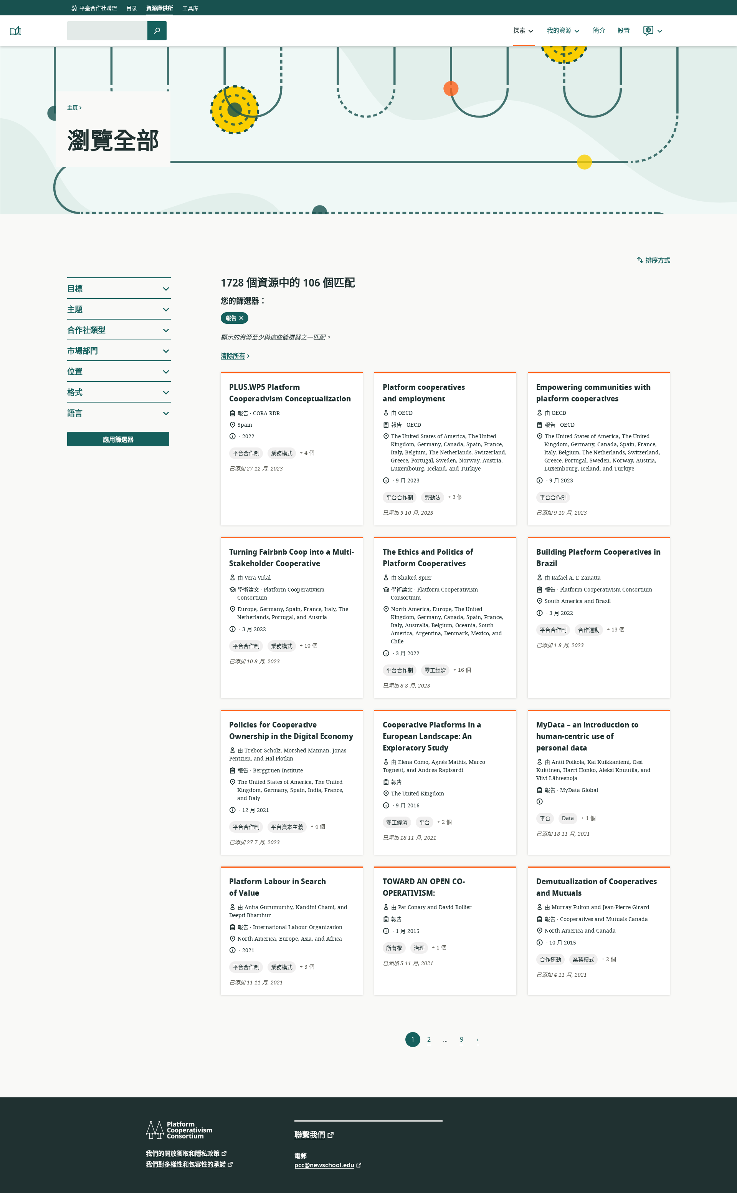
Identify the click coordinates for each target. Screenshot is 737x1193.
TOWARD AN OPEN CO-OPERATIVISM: (424, 887)
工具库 (190, 8)
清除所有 (233, 355)
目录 (131, 8)
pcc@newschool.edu (324, 1164)
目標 (75, 289)
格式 (75, 392)
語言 (75, 413)
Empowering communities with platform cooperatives (593, 393)
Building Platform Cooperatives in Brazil (598, 558)
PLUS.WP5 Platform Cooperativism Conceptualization (290, 393)
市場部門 (82, 351)
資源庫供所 (159, 8)
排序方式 (657, 260)
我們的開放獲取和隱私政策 (183, 1153)
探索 (519, 30)
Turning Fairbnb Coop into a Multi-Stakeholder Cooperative (291, 558)
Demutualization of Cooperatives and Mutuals (596, 887)
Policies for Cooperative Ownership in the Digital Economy (291, 730)
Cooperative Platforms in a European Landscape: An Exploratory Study (432, 736)
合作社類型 (86, 330)
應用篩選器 (118, 439)
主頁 (72, 107)
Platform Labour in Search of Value (277, 887)
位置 (75, 372)
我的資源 (559, 30)
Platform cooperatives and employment (424, 393)
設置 (624, 30)
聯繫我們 (309, 1134)
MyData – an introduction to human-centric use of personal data (587, 736)
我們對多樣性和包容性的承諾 (186, 1164)
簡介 (599, 30)
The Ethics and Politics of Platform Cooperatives (428, 558)
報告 (233, 319)
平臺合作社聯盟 (97, 8)
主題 (75, 309)
